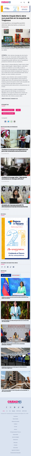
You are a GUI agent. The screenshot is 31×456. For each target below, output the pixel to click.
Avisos (15, 429)
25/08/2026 (6, 153)
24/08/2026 (6, 181)
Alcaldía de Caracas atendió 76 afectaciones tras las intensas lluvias (15, 206)
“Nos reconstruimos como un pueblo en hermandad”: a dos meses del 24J (15, 391)
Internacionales (15, 421)
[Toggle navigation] (28, 2)
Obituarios (15, 439)
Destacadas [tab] (7, 275)
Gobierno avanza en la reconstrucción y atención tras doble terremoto (15, 298)
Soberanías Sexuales (16, 452)
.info (4, 411)
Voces (15, 426)
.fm (10, 411)
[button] (15, 238)
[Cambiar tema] (21, 2)
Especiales (15, 434)
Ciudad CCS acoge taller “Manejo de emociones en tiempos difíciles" (14, 178)
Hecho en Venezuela (8, 113)
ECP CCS (24, 411)
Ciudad (15, 445)
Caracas (15, 416)
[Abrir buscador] (24, 2)
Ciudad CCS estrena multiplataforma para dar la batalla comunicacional (15, 150)
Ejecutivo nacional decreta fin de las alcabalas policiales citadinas (13, 344)
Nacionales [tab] (16, 275)
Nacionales (15, 419)
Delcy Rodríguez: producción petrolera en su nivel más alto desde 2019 (15, 321)
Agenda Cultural (15, 450)
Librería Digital (15, 437)
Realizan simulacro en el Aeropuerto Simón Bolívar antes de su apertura (14, 367)
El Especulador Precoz (15, 432)
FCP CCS (18, 411)
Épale (13, 411)
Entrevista (15, 447)
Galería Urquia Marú (8, 110)
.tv (6, 411)
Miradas (15, 442)
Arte (18, 110)
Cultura (15, 424)
